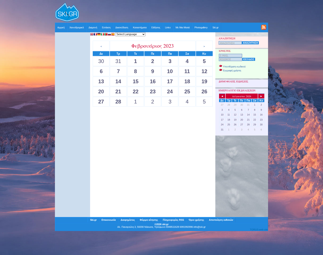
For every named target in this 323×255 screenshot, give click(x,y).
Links (168, 27)
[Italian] (102, 35)
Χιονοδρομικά (76, 27)
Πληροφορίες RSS (173, 220)
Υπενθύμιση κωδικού (234, 66)
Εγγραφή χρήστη (232, 70)
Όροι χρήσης (196, 220)
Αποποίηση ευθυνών (221, 220)
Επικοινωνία (109, 220)
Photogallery (201, 27)
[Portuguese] (106, 35)
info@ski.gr (200, 227)
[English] (92, 35)
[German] (99, 35)
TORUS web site (259, 229)
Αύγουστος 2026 (241, 96)
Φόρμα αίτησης (149, 220)
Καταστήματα (140, 27)
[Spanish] (113, 35)
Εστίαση (106, 27)
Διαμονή (93, 27)
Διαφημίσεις (128, 220)
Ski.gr (215, 27)
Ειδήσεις (155, 27)
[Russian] (109, 35)
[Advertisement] (174, 12)
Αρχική (61, 27)
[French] (95, 35)
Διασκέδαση (121, 27)
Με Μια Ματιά (183, 27)
